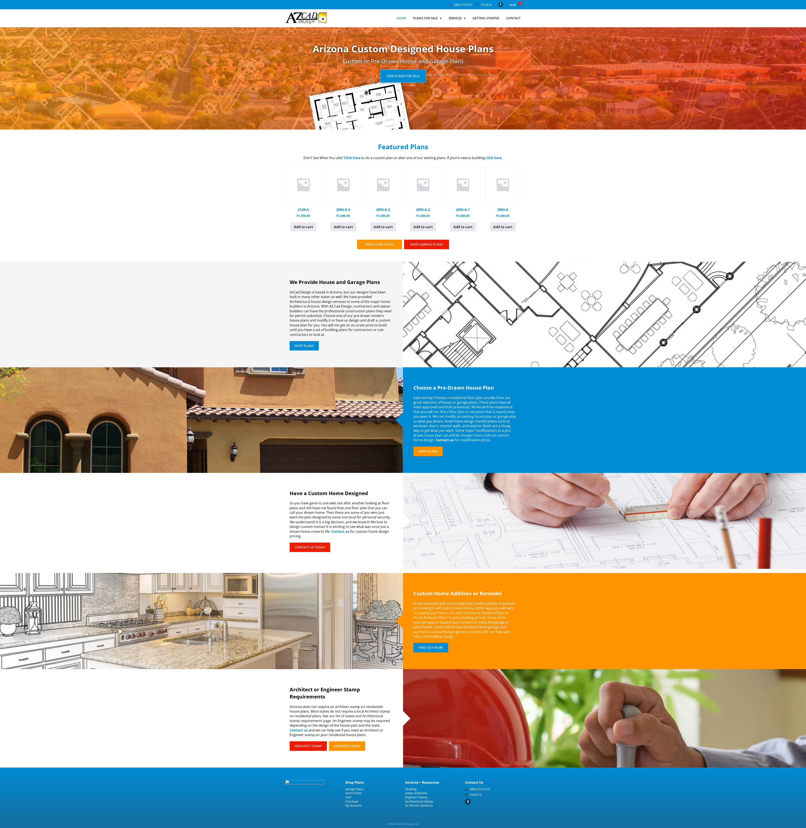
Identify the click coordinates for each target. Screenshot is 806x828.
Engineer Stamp (416, 797)
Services (455, 18)
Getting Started (485, 18)
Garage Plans (354, 789)
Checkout (351, 801)
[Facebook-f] (500, 4)
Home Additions (416, 793)
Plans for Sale (425, 18)
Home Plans (353, 793)
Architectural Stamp (419, 801)
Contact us (445, 440)
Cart (348, 797)
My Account (353, 805)
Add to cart (303, 227)
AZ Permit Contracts (419, 805)
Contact (513, 18)
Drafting (411, 789)
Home (401, 18)
